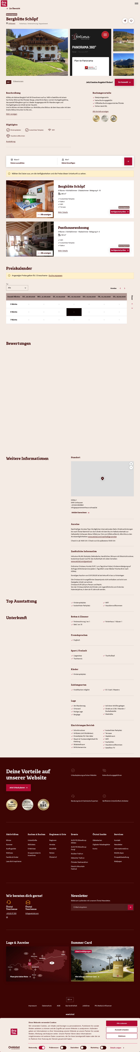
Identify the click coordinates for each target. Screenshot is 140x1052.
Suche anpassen (55, 275)
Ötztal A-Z (53, 857)
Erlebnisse (32, 849)
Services (118, 834)
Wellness (9, 853)
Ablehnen (121, 1036)
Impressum (32, 1006)
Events (74, 834)
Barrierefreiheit (71, 1006)
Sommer (9, 844)
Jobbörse (85, 1006)
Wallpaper (118, 861)
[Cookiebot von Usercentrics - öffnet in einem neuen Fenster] (14, 1047)
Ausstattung (10, 141)
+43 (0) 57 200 (11, 913)
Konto (95, 849)
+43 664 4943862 (77, 505)
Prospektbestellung (121, 857)
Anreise (52, 844)
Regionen (52, 840)
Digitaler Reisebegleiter (101, 844)
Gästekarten (97, 840)
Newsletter (118, 844)
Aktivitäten (12, 834)
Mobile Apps (119, 853)
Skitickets (31, 844)
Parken (51, 853)
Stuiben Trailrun (77, 854)
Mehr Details (63, 212)
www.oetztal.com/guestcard (81, 561)
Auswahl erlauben (122, 1030)
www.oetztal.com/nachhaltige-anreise (102, 537)
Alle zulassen (122, 1023)
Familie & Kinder (12, 857)
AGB (58, 1006)
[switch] (63, 1047)
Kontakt (117, 840)
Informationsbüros (121, 849)
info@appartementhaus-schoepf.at (84, 508)
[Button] (130, 907)
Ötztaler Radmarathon (79, 862)
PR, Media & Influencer (103, 1006)
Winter (8, 840)
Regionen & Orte (57, 834)
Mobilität (52, 849)
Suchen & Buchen (36, 834)
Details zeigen (115, 1048)
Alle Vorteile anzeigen (101, 111)
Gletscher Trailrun (77, 858)
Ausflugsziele (11, 849)
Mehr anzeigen (11, 114)
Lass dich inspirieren (13, 861)
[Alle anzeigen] (30, 217)
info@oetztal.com (32, 913)
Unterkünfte (32, 840)
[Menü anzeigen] (136, 3)
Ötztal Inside (99, 834)
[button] (102, 479)
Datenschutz (47, 1006)
